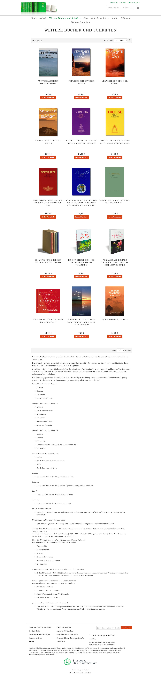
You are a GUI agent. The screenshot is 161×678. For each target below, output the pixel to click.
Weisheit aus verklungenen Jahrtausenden (48, 320)
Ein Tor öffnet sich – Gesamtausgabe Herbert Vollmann (81, 262)
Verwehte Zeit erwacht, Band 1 (81, 82)
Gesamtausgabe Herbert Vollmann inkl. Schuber (48, 261)
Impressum (60, 631)
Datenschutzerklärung (77, 650)
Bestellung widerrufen (77, 638)
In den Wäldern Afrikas (115, 319)
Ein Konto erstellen (133, 2)
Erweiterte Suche (34, 631)
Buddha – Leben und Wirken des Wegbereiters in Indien (81, 141)
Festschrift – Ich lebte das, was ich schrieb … (115, 201)
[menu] (80, 20)
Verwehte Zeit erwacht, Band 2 (115, 82)
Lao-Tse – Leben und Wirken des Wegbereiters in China (115, 141)
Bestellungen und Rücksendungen (39, 634)
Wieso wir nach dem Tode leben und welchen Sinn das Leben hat (81, 322)
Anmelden (122, 2)
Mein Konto (114, 2)
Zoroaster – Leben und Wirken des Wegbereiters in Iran (48, 202)
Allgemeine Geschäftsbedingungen (67, 634)
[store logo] (39, 9)
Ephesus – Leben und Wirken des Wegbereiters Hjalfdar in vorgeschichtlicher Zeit (81, 202)
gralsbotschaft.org (80, 673)
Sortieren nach (108, 40)
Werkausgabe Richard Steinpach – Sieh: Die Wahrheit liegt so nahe (114, 262)
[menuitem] (39, 18)
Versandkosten (61, 641)
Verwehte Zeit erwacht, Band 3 (48, 141)
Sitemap (31, 641)
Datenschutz (69, 631)
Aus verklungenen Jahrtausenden (48, 82)
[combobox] (120, 7)
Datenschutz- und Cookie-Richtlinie (40, 627)
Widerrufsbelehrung (63, 638)
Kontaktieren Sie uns (35, 638)
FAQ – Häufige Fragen (64, 627)
